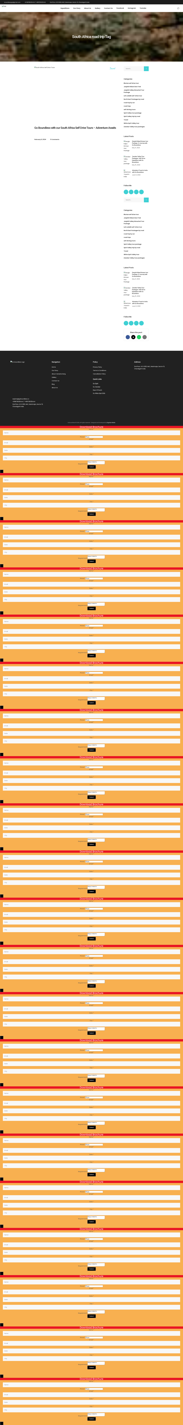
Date (91, 447)
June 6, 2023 (136, 175)
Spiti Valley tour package (132, 113)
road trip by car (129, 103)
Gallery (54, 377)
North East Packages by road (134, 99)
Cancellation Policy (99, 374)
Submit (91, 467)
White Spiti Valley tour (131, 123)
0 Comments (54, 139)
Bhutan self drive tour (131, 83)
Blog (53, 384)
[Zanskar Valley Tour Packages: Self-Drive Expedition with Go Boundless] (127, 160)
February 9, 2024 (40, 139)
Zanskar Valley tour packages (134, 127)
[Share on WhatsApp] (139, 337)
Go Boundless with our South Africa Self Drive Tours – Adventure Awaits (75, 127)
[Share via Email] (144, 337)
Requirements (82, 464)
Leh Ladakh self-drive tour (133, 96)
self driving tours (130, 109)
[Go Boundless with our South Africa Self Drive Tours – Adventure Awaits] (76, 94)
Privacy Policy (97, 367)
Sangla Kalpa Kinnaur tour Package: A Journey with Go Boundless (140, 143)
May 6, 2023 (136, 148)
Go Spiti (95, 383)
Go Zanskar (96, 387)
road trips (127, 106)
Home (54, 367)
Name (91, 429)
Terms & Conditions (99, 370)
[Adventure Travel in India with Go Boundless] (127, 173)
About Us (55, 388)
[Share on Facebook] (128, 337)
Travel (112, 68)
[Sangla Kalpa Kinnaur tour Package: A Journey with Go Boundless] (127, 146)
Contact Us (55, 381)
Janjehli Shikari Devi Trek (132, 87)
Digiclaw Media (111, 422)
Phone (82, 437)
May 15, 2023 (136, 165)
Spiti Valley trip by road (132, 116)
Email (91, 439)
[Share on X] (133, 337)
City (91, 454)
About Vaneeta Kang (59, 374)
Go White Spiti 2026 (99, 393)
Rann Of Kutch (97, 390)
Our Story (55, 370)
